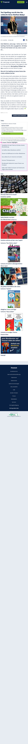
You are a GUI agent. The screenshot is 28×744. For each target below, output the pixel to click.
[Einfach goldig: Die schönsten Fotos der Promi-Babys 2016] (14, 25)
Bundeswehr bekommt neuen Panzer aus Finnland (13, 164)
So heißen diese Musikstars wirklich (11, 150)
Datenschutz (14, 380)
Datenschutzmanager (14, 383)
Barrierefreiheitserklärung (14, 374)
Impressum (14, 377)
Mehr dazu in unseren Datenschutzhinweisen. (17, 140)
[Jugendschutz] (14, 414)
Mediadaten (14, 399)
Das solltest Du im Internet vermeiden (12, 157)
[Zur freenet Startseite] (5, 1)
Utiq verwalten (14, 386)
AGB (14, 389)
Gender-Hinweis (14, 392)
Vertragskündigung (14, 405)
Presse (14, 396)
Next (26, 24)
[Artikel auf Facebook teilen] (24, 40)
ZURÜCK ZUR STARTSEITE (19, 115)
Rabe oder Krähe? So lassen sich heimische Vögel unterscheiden (13, 168)
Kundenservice (14, 371)
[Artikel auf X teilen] (26, 40)
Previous (2, 24)
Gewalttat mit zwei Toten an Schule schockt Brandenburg (13, 146)
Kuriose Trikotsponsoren (8, 160)
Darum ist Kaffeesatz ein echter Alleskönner (13, 153)
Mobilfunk (21, 2)
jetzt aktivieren (7, 133)
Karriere (14, 402)
